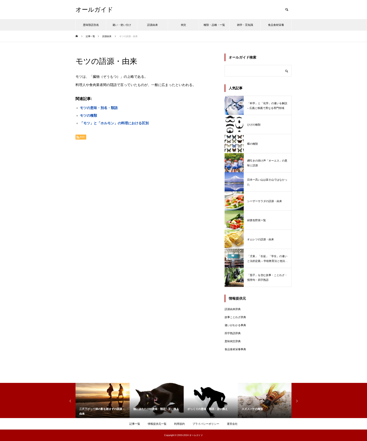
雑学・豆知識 (245, 24)
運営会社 (232, 423)
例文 (183, 24)
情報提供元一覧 (157, 423)
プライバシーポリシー (205, 423)
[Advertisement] (146, 190)
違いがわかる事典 (235, 325)
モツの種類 (88, 115)
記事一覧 (134, 423)
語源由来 (152, 24)
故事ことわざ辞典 (235, 317)
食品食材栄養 (276, 24)
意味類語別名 (91, 24)
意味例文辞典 (233, 341)
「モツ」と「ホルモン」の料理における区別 (114, 123)
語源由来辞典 (233, 309)
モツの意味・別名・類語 (99, 108)
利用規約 (179, 423)
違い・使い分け (121, 24)
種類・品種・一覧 (214, 24)
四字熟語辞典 (233, 333)
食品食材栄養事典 (235, 349)
